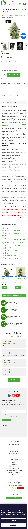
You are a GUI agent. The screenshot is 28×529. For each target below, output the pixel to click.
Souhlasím (13, 525)
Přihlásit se (6, 420)
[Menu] (24, 3)
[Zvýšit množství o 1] (6, 74)
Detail (4, 287)
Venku (15, 239)
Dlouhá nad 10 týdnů (18, 253)
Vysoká (15, 248)
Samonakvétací (17, 233)
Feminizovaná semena (14, 453)
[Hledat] (16, 3)
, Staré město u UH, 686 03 (14, 493)
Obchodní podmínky (14, 468)
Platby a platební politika (14, 466)
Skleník (23, 239)
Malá (14, 255)
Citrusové (15, 258)
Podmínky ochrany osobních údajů (14, 470)
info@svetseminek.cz (15, 430)
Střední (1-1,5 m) (17, 250)
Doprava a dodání (14, 464)
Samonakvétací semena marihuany (19, 228)
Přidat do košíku (15, 74)
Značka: (7, 17)
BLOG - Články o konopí (14, 447)
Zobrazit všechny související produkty (14, 295)
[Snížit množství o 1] (6, 76)
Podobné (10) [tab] (9, 102)
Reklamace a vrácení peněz (14, 472)
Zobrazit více (14, 379)
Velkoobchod (14, 474)
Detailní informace (5, 88)
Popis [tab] (3, 102)
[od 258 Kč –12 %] (7, 271)
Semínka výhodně (14, 456)
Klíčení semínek (14, 449)
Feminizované (17, 230)
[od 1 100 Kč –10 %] (20, 271)
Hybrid (15, 236)
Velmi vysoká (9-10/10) (19, 243)
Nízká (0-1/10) (16, 245)
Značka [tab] (14, 102)
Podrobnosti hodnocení (19, 15)
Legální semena (14, 451)
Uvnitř (18, 239)
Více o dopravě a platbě (14, 498)
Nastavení (13, 520)
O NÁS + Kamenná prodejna (14, 444)
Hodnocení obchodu (14, 333)
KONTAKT (14, 462)
